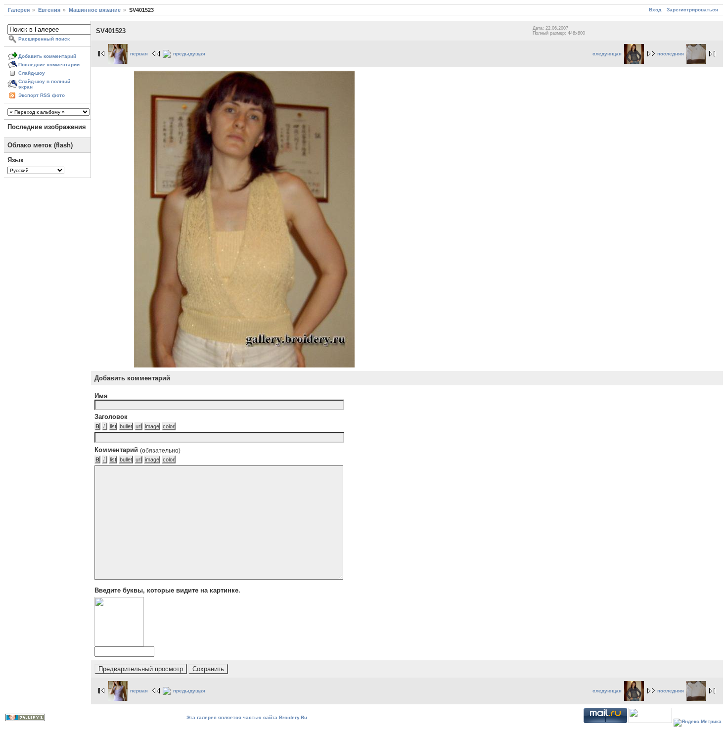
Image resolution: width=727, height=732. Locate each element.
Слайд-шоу (31, 73)
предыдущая (189, 53)
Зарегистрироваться (692, 9)
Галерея (19, 10)
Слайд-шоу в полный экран (44, 84)
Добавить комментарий (47, 56)
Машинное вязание (95, 10)
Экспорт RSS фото (41, 95)
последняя (670, 53)
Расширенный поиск (44, 39)
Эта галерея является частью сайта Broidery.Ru (246, 717)
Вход (655, 9)
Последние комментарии (49, 64)
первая (139, 53)
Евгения (49, 10)
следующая (607, 53)
